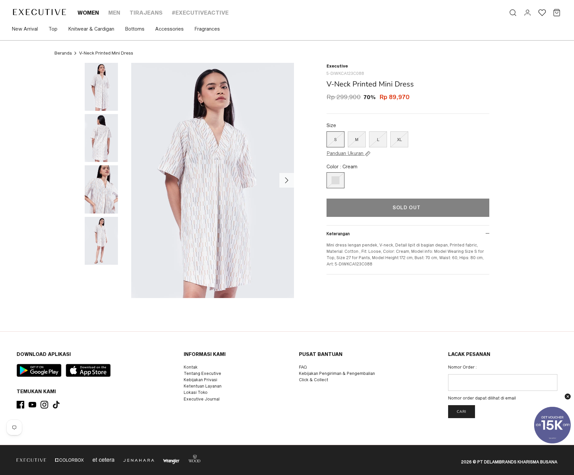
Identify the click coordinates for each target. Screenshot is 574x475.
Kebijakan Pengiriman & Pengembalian (337, 373)
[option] (212, 180)
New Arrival (25, 29)
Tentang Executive (202, 373)
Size (331, 125)
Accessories (169, 29)
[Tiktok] (56, 404)
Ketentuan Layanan (203, 386)
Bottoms (134, 29)
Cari (461, 411)
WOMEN (88, 12)
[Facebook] (20, 404)
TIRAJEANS (146, 12)
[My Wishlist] (542, 13)
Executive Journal (202, 398)
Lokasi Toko (196, 392)
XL (399, 139)
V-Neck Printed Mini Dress (106, 53)
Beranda (63, 53)
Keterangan (338, 233)
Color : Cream (342, 166)
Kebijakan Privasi (200, 379)
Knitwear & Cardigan (91, 29)
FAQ (303, 367)
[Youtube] (32, 404)
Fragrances (207, 29)
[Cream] (335, 180)
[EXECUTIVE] (39, 12)
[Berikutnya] (286, 180)
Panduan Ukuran (346, 153)
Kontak (191, 367)
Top (52, 29)
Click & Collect (313, 379)
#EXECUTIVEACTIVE (200, 12)
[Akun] (527, 13)
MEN (114, 12)
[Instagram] (44, 404)
